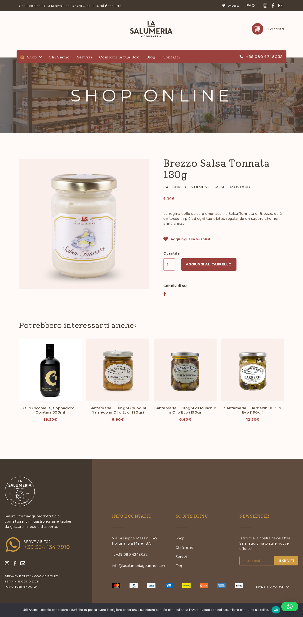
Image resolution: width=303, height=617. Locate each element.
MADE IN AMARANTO (272, 586)
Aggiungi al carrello (209, 264)
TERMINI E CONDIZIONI (22, 581)
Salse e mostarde (233, 187)
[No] (297, 610)
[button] (164, 294)
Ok (276, 610)
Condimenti (198, 187)
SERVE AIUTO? (37, 542)
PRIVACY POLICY (18, 576)
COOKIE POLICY (46, 576)
